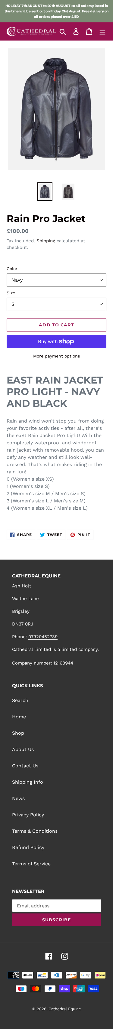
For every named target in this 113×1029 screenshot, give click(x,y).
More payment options (56, 356)
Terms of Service (31, 864)
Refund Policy (28, 847)
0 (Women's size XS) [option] (30, 479)
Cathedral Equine (65, 1009)
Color (12, 268)
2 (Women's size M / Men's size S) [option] (46, 493)
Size (11, 292)
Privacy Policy (28, 815)
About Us (23, 749)
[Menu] (102, 31)
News (18, 798)
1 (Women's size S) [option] (28, 486)
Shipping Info (27, 782)
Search (20, 700)
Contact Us (25, 766)
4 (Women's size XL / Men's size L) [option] (47, 508)
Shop (18, 733)
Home (19, 717)
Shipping (45, 240)
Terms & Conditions (35, 831)
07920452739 (43, 636)
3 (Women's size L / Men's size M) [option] (46, 501)
